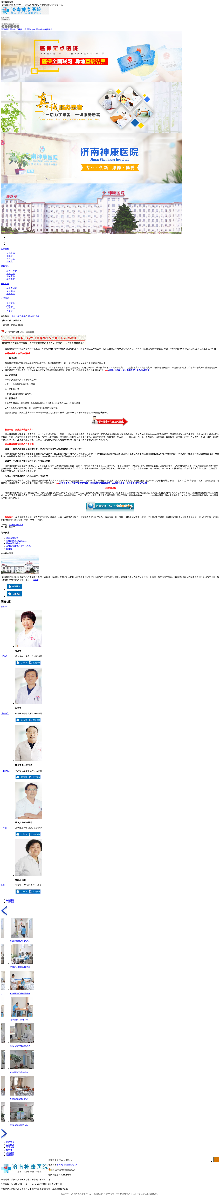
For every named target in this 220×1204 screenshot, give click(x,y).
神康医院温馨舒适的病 (21, 993)
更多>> (4, 607)
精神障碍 (10, 276)
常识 (38, 316)
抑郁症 (9, 261)
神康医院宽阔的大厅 (20, 1125)
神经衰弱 (10, 253)
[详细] (35, 580)
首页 (13, 316)
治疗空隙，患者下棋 (20, 1020)
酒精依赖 (10, 303)
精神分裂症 (11, 271)
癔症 (13, 279)
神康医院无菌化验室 (20, 1072)
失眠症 (9, 256)
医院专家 (31, 29)
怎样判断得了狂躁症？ (16, 541)
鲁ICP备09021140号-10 (67, 1165)
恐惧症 (9, 306)
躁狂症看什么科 (16, 524)
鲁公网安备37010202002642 (63, 1170)
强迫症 (9, 311)
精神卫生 (5, 266)
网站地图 (10, 1155)
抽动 (13, 291)
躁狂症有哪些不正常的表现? (18, 546)
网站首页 (5, 29)
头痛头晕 (10, 259)
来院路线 (48, 29)
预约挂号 (10, 1150)
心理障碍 (5, 298)
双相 (8, 279)
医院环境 (40, 29)
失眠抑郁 (5, 249)
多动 (8, 291)
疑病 (8, 308)
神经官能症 (11, 288)
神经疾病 (5, 284)
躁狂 (8, 273)
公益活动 (10, 902)
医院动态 (22, 29)
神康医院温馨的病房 (20, 1099)
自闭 (13, 308)
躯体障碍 (10, 294)
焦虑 (13, 273)
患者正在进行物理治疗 (21, 967)
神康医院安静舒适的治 (21, 1046)
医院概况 (14, 29)
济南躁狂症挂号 (13, 538)
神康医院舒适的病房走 (21, 941)
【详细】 (30, 656)
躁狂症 (31, 316)
